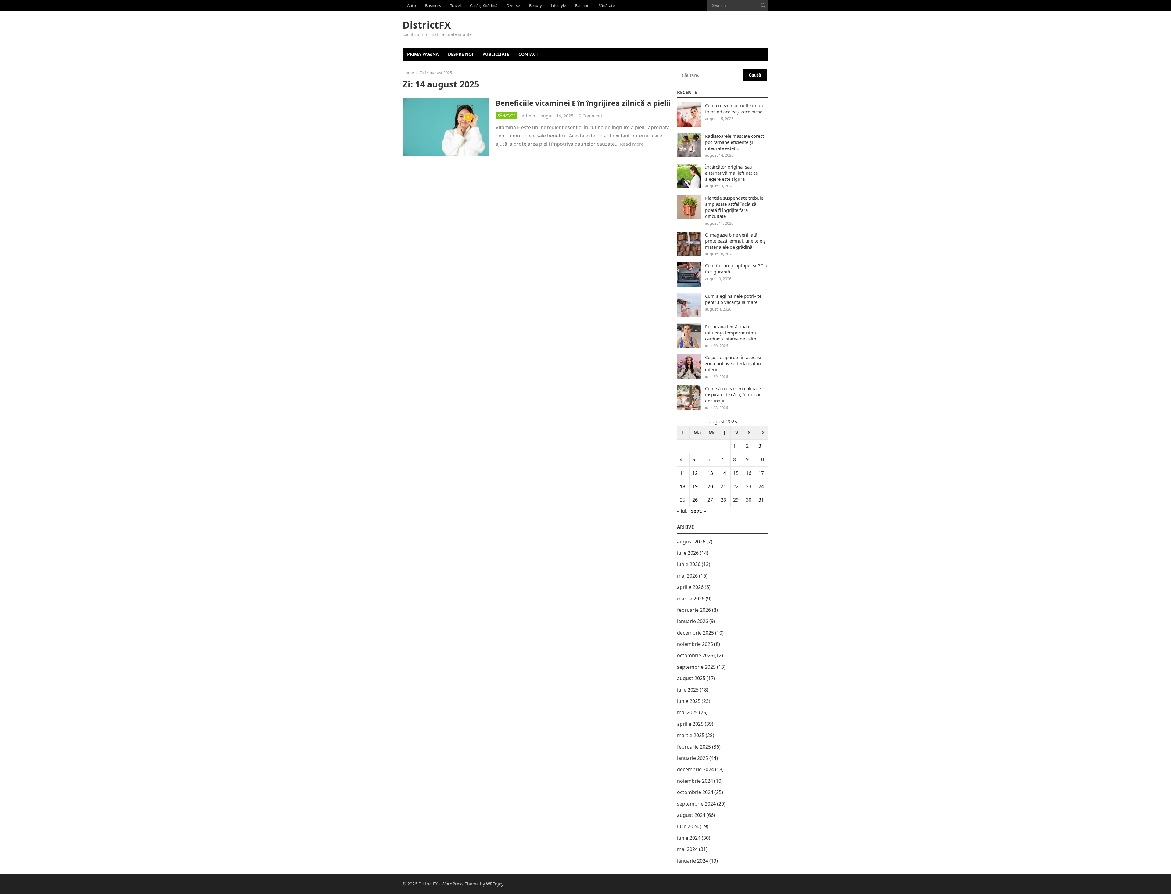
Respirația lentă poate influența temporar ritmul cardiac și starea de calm (732, 332)
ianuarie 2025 (692, 758)
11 (682, 473)
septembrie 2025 (696, 667)
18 (682, 486)
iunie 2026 (688, 564)
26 (695, 500)
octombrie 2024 (695, 792)
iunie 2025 (688, 701)
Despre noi (460, 54)
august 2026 (691, 541)
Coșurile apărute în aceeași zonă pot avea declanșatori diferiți (733, 363)
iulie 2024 (688, 826)
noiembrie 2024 (695, 781)
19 (695, 486)
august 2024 (691, 815)
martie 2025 (690, 735)
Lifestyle (558, 5)
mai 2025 (687, 712)
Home (408, 72)
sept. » (698, 511)
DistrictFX (427, 25)
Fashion (582, 5)
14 (723, 473)
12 (695, 473)
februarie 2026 (694, 610)
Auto (411, 5)
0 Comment (590, 116)
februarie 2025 (694, 746)
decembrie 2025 (695, 632)
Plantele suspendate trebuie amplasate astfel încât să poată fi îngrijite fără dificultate (734, 207)
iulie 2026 (688, 553)
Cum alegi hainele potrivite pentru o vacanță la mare (733, 299)
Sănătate (607, 5)
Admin (528, 116)
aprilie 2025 (690, 724)
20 (710, 486)
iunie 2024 (688, 838)
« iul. (682, 511)
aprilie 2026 (690, 587)
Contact (528, 54)
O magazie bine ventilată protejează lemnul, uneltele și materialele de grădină (736, 241)
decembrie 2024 (695, 769)
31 (761, 500)
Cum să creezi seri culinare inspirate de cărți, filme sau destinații (733, 394)
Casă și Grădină (483, 5)
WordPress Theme (460, 884)
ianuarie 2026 (692, 621)
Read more (632, 144)
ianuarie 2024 (692, 860)
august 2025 (691, 678)
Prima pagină (423, 54)
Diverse (513, 5)
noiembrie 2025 (695, 644)
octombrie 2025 (695, 655)
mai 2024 (687, 849)
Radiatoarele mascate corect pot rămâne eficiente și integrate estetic (734, 142)
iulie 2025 (688, 689)
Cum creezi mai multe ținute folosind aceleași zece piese (734, 108)
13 (710, 473)
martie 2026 (690, 598)
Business (433, 5)
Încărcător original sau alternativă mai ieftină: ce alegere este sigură (731, 173)
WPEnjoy (494, 884)
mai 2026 (687, 575)
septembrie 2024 (696, 803)
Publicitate (495, 54)
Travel (455, 5)
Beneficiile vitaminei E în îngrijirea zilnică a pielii (583, 103)
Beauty (535, 5)
